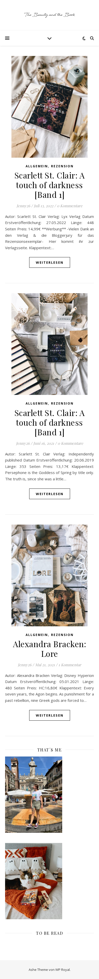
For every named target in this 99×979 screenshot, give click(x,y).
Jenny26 (23, 205)
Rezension (62, 166)
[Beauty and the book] (49, 15)
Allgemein (37, 166)
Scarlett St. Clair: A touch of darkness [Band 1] (49, 185)
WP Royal (62, 969)
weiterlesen (49, 262)
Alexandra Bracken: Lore (49, 648)
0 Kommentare (69, 205)
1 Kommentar (69, 664)
